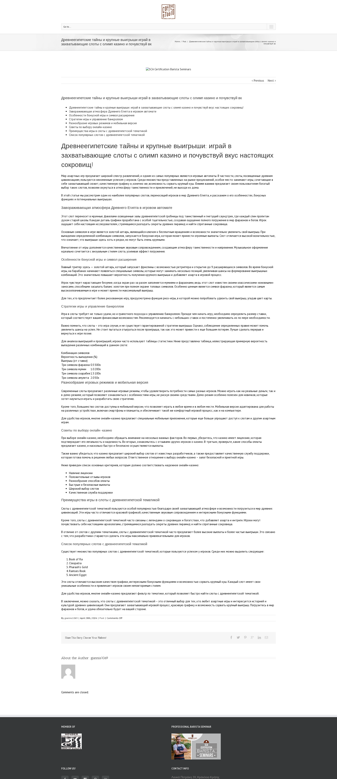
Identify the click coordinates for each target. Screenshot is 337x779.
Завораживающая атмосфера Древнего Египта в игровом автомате (112, 111)
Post (184, 41)
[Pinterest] (245, 637)
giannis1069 (71, 618)
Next (271, 80)
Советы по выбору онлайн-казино (90, 127)
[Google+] (252, 637)
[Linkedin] (259, 637)
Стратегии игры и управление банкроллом (96, 119)
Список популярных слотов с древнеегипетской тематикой (107, 135)
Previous (259, 80)
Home (177, 41)
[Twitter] (238, 637)
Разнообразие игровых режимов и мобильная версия (103, 123)
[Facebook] (231, 637)
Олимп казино (204, 183)
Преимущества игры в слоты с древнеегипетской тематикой (108, 131)
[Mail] (266, 637)
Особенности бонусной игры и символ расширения (101, 115)
